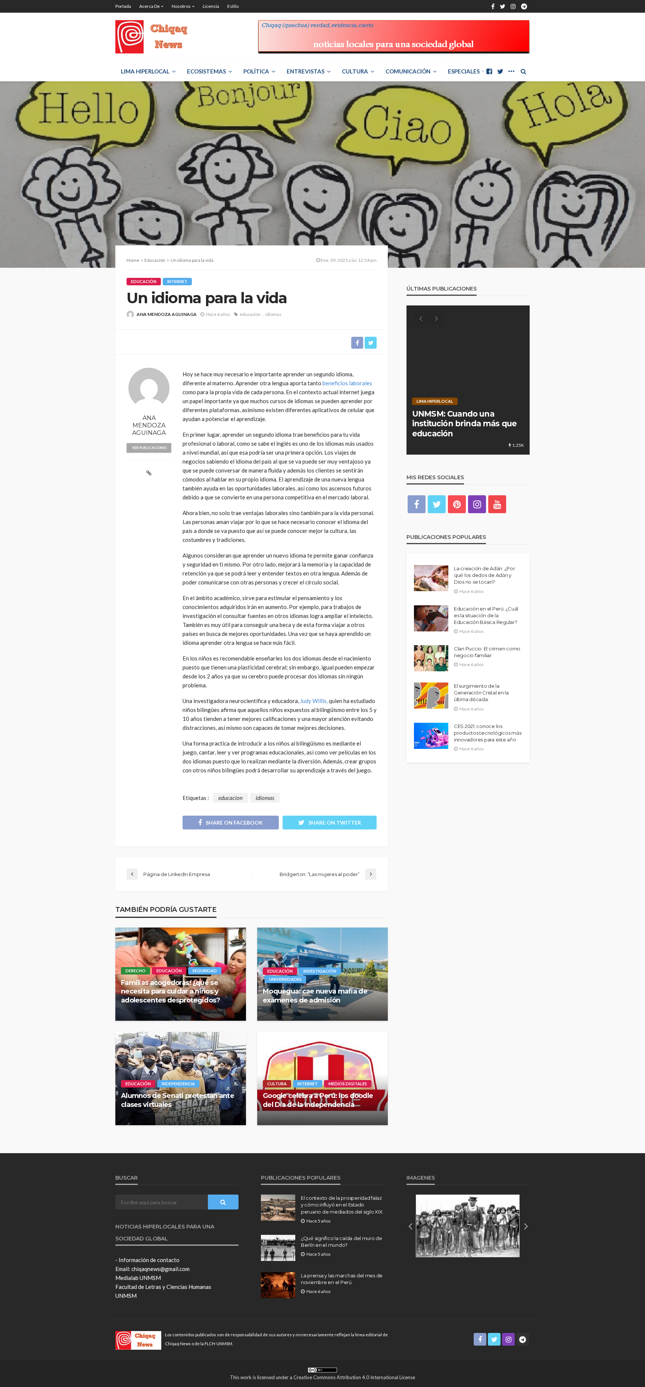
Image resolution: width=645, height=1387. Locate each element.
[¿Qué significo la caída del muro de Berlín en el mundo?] (278, 1248)
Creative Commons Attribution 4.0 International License (354, 1377)
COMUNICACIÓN (408, 71)
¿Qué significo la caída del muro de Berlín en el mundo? (341, 1241)
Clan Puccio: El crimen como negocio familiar (487, 652)
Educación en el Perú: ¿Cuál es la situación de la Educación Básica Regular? (486, 615)
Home (133, 260)
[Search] (523, 71)
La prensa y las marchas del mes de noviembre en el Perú (342, 1279)
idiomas (273, 314)
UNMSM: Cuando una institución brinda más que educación (464, 423)
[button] (410, 1225)
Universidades (285, 979)
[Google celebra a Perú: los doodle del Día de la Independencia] (322, 1078)
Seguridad (205, 970)
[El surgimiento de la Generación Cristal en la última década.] (431, 695)
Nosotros (181, 6)
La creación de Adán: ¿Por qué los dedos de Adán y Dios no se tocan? (484, 575)
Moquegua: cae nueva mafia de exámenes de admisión (315, 995)
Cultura (355, 71)
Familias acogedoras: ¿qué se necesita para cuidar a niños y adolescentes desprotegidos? (170, 991)
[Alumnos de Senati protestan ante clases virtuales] (180, 1078)
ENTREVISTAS (305, 71)
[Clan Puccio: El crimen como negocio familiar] (431, 658)
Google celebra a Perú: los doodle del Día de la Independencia (318, 1100)
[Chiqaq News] (156, 37)
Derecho (135, 970)
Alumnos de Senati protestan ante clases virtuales (177, 1100)
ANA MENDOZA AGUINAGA (167, 314)
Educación (143, 281)
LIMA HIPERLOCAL (145, 71)
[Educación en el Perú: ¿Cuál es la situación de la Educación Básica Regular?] (431, 618)
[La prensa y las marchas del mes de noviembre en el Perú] (278, 1285)
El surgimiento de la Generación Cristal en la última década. (481, 692)
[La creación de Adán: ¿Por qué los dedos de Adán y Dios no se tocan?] (431, 578)
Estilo (233, 6)
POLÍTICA (256, 71)
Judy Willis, (314, 700)
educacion (250, 314)
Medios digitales (347, 1083)
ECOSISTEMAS (206, 71)
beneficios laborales (347, 383)
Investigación (319, 971)
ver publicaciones (149, 448)
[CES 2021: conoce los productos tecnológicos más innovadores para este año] (431, 736)
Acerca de (149, 6)
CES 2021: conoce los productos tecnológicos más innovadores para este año (487, 733)
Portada (123, 6)
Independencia (178, 1083)
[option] (468, 380)
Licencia (211, 6)
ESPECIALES (464, 71)
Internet (177, 281)
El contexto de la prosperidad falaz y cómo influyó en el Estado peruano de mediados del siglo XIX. (342, 1204)
